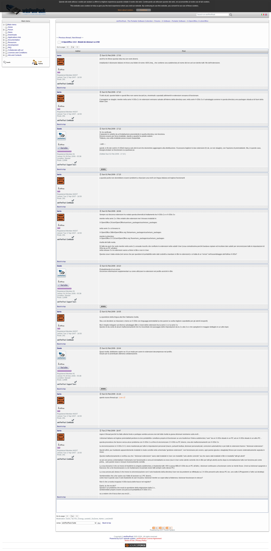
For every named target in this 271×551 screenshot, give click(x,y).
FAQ (9, 48)
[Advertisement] (107, 29)
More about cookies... (126, 10)
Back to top (61, 88)
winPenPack (128, 537)
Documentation (14, 40)
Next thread (76, 38)
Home (10, 27)
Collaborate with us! (15, 50)
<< (67, 47)
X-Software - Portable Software (173, 21)
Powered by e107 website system (122, 539)
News (10, 32)
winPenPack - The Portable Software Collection (134, 21)
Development (13, 45)
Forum (10, 30)
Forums (157, 21)
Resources (12, 42)
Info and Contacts (14, 55)
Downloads (12, 35)
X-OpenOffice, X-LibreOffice (197, 21)
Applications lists (14, 37)
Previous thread (65, 38)
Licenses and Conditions (17, 53)
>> (77, 47)
